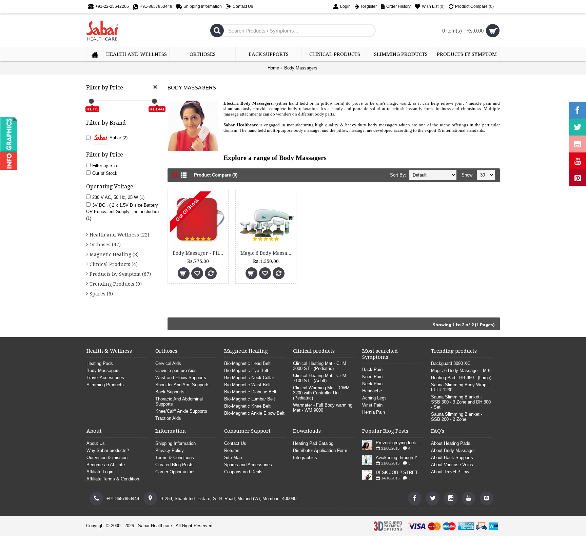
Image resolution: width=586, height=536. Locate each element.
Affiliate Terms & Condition (112, 478)
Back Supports (169, 391)
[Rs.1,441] (154, 101)
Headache (372, 390)
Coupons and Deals (243, 471)
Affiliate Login (99, 471)
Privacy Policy (169, 450)
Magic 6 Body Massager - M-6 (267, 253)
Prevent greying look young (399, 442)
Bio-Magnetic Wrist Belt (247, 384)
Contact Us (235, 443)
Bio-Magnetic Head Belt (247, 363)
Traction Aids (168, 418)
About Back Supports (452, 457)
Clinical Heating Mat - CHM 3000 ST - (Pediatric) (319, 366)
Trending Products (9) (116, 284)
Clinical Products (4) (114, 264)
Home (273, 67)
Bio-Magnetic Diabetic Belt (250, 391)
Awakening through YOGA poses (399, 457)
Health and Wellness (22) (119, 235)
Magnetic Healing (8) (114, 254)
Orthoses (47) (105, 244)
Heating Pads (99, 363)
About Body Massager (453, 450)
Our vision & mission (107, 457)
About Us (95, 443)
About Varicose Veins (452, 464)
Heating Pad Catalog (313, 443)
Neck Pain (372, 383)
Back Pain (372, 369)
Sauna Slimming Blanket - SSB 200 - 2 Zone (456, 417)
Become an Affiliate (105, 464)
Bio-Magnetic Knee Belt (247, 406)
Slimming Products (105, 384)
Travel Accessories (105, 377)
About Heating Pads (450, 443)
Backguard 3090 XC (450, 363)
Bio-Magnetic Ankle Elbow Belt (254, 413)
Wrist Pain (372, 405)
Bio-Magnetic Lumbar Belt (249, 398)
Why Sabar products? (107, 450)
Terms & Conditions (174, 457)
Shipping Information (175, 443)
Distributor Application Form (320, 450)
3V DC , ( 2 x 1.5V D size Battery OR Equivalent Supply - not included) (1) (122, 212)
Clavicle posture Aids (176, 370)
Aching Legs (374, 397)
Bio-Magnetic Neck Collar (249, 377)
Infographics (305, 457)
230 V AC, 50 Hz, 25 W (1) (118, 197)
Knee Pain (372, 376)
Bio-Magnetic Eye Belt (246, 370)
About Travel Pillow (450, 471)
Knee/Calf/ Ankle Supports (181, 411)
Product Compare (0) (215, 175)
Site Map (233, 457)
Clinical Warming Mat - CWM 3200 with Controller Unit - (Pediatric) (321, 392)
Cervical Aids (168, 363)
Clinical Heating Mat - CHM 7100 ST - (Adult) (319, 378)
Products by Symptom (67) (120, 274)
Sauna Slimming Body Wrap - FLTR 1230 (460, 387)
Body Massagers (300, 67)
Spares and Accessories (248, 464)
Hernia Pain (373, 412)
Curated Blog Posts (174, 464)
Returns (231, 450)
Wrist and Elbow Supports (180, 377)
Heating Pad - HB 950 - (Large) (461, 377)
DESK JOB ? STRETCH (399, 472)
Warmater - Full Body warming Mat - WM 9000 (322, 408)
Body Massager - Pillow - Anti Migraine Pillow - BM (199, 253)
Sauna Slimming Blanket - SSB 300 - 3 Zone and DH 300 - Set (461, 402)
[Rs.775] (91, 101)
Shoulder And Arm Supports (182, 384)
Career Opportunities (175, 471)
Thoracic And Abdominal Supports (179, 401)
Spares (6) (101, 293)
